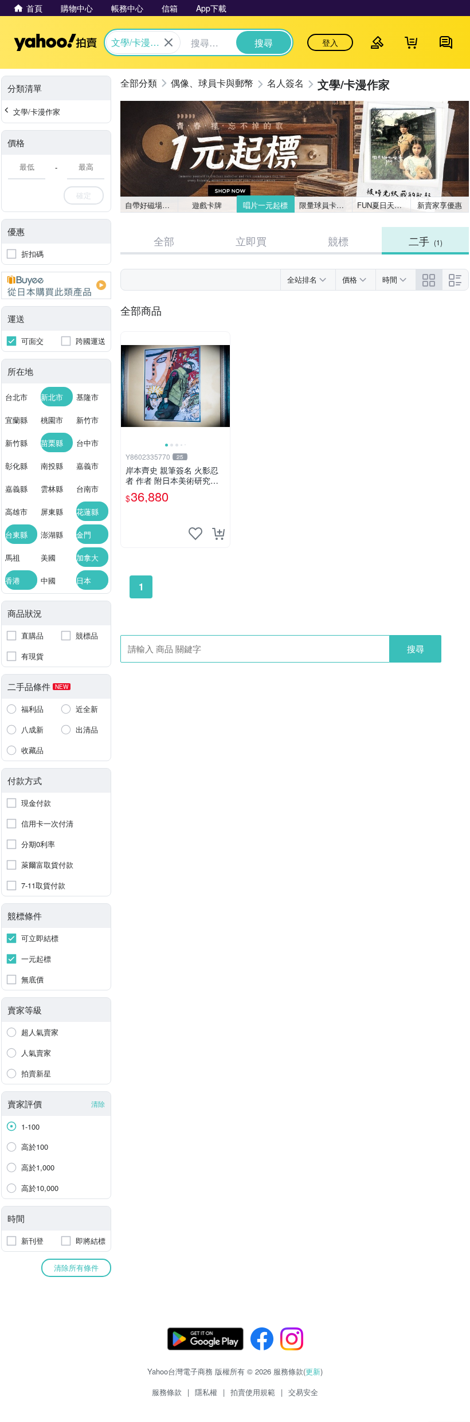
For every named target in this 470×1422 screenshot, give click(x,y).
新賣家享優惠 (439, 204)
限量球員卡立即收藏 (325, 204)
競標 (338, 240)
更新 (313, 1371)
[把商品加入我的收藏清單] (195, 533)
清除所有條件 (76, 1267)
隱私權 (206, 1391)
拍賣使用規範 (252, 1391)
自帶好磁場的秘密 (151, 204)
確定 (83, 195)
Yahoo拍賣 (55, 42)
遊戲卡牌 (207, 204)
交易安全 (303, 1391)
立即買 (251, 240)
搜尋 (415, 649)
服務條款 (167, 1391)
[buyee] (56, 285)
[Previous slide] (128, 386)
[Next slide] (222, 386)
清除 (98, 1103)
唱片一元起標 (265, 204)
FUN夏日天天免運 (383, 204)
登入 (330, 42)
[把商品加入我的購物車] (218, 533)
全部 (164, 240)
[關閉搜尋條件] (168, 42)
